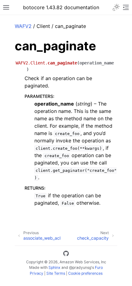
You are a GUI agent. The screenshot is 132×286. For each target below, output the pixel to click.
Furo (99, 267)
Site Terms (55, 273)
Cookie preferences (85, 273)
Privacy (36, 273)
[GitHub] (66, 254)
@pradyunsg (80, 267)
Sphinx (54, 267)
